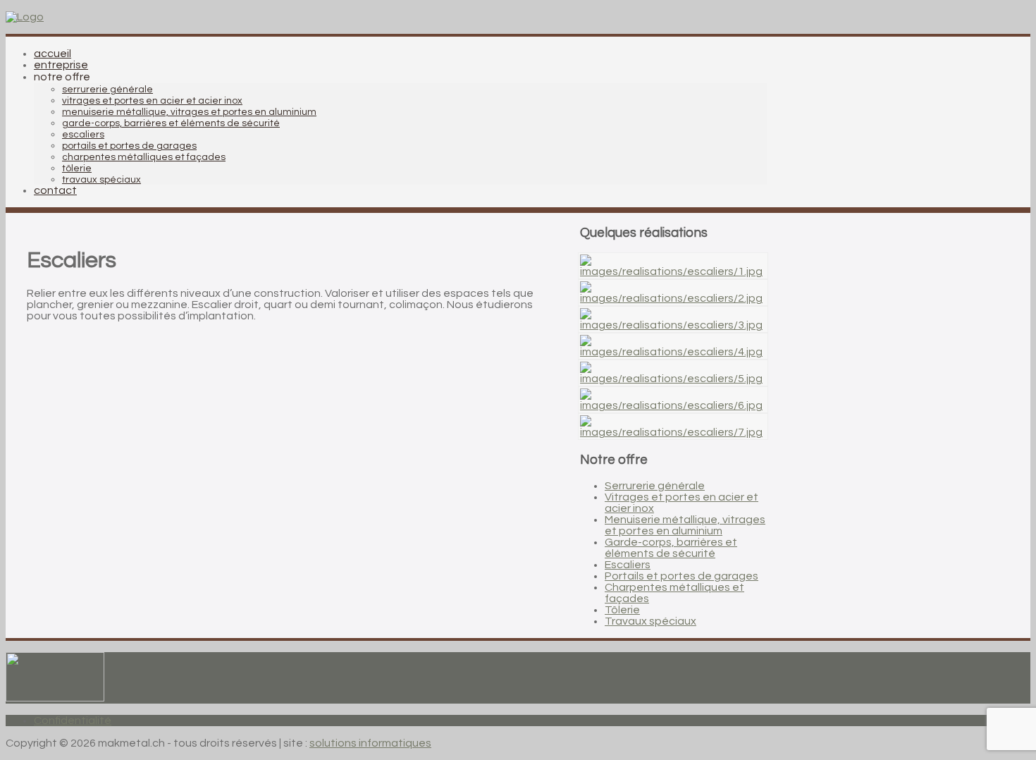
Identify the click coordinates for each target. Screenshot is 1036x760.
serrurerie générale (107, 89)
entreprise (61, 65)
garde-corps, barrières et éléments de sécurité (171, 123)
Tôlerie (622, 609)
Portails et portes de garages (681, 576)
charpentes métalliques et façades (144, 157)
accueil (52, 53)
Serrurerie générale (655, 485)
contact (55, 190)
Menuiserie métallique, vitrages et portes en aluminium (685, 525)
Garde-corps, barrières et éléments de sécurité (671, 548)
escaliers (83, 135)
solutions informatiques (370, 743)
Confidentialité (72, 720)
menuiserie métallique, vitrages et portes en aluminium (189, 112)
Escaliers (627, 564)
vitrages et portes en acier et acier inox (152, 101)
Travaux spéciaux (650, 621)
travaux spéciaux (101, 180)
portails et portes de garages (129, 146)
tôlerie (77, 168)
